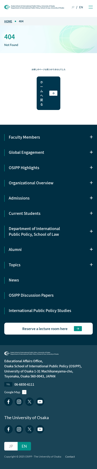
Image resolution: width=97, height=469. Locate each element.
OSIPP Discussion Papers (31, 295)
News (14, 280)
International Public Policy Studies (40, 310)
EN (81, 7)
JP (72, 7)
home (8, 21)
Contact (70, 456)
